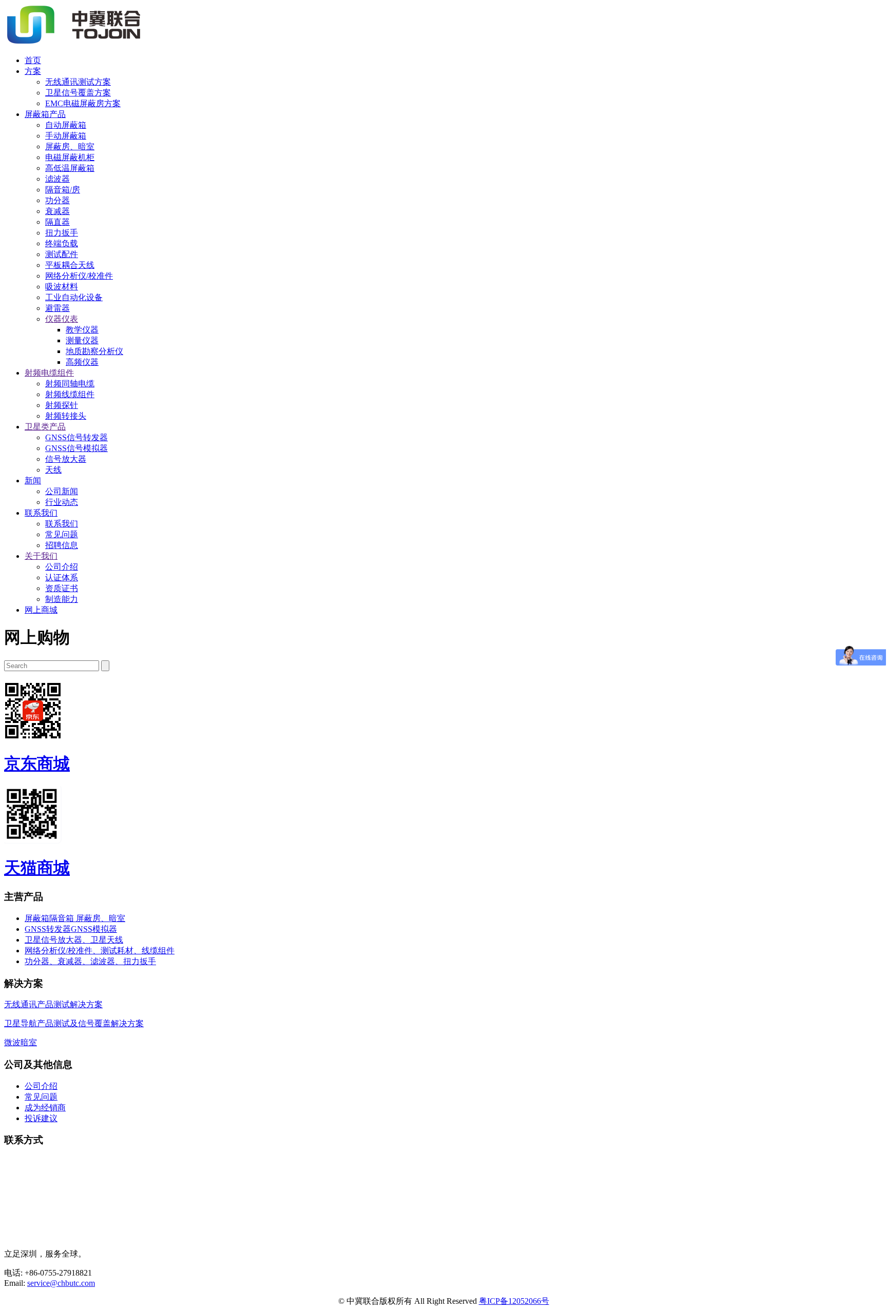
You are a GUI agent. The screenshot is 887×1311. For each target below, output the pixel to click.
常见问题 (61, 534)
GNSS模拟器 (94, 929)
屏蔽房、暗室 (69, 146)
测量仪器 (82, 340)
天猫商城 (37, 867)
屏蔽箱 (37, 918)
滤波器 (57, 178)
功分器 (57, 200)
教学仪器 (82, 329)
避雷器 (57, 308)
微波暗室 (20, 1042)
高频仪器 (82, 362)
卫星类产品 (45, 426)
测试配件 (61, 254)
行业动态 (61, 502)
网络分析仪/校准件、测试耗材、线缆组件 (100, 950)
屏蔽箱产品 (45, 114)
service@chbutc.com (61, 1283)
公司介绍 (61, 566)
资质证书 (61, 588)
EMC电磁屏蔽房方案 (83, 103)
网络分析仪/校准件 (79, 275)
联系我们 (41, 512)
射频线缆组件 (69, 394)
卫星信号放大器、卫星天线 (74, 939)
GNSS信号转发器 (76, 437)
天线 (53, 469)
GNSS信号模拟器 (76, 448)
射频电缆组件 (49, 372)
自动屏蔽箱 (65, 125)
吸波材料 (61, 286)
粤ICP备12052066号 (514, 1301)
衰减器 (57, 211)
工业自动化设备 (74, 297)
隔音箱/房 (62, 189)
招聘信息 (61, 545)
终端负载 (61, 243)
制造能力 (61, 599)
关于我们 (41, 556)
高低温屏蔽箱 (69, 168)
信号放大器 (65, 459)
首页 (33, 60)
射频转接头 (65, 416)
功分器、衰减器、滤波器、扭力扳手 (90, 961)
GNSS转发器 (48, 929)
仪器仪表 (61, 319)
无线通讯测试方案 (78, 81)
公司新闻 (61, 491)
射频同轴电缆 (69, 383)
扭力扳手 (61, 232)
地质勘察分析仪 (94, 351)
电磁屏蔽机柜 (69, 157)
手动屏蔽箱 (65, 135)
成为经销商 (45, 1107)
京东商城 (37, 763)
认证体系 (61, 577)
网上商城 (41, 609)
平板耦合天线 (69, 265)
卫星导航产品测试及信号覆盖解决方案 (74, 1023)
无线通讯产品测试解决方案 (53, 1004)
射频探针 (61, 405)
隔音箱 (62, 918)
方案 (33, 71)
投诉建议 (41, 1118)
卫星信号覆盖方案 (78, 92)
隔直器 (57, 222)
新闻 (33, 480)
